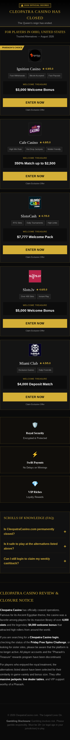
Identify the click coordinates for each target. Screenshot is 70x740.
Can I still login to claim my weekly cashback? (27, 561)
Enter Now (35, 102)
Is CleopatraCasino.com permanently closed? (29, 531)
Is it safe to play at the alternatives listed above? (31, 546)
